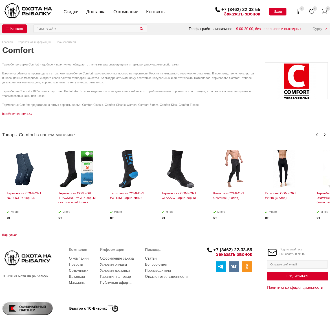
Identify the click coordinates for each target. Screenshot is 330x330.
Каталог (16, 29)
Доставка (96, 11)
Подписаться (297, 276)
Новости (76, 264)
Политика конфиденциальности (295, 287)
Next (324, 134)
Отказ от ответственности (166, 276)
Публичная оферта (116, 282)
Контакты (155, 11)
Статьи (151, 258)
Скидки (71, 11)
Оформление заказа (117, 258)
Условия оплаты (113, 264)
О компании (125, 11)
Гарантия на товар (115, 276)
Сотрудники (78, 270)
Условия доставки (115, 270)
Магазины (77, 282)
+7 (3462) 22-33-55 (240, 9)
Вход (278, 11)
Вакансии (77, 276)
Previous (317, 134)
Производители (158, 270)
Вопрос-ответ (156, 264)
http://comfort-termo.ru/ (17, 113)
